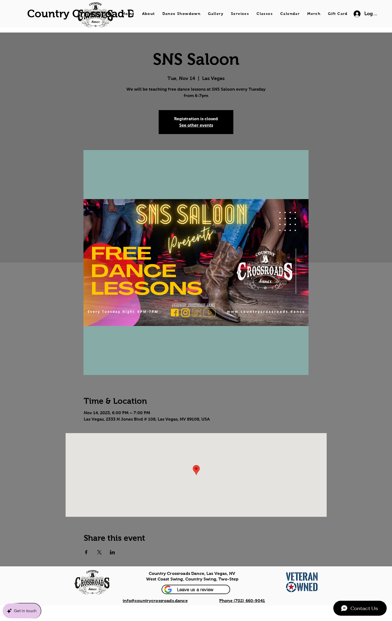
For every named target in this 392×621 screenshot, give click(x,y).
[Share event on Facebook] (86, 552)
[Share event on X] (99, 552)
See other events (196, 125)
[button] (196, 589)
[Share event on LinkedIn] (112, 552)
